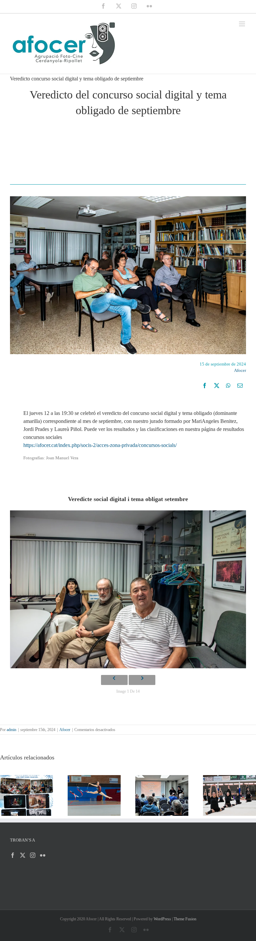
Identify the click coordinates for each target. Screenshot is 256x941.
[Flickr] (42, 855)
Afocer (240, 370)
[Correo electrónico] (240, 385)
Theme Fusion (185, 919)
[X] (217, 385)
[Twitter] (22, 855)
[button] (5, 795)
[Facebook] (205, 385)
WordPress (162, 919)
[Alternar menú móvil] (242, 23)
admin (11, 729)
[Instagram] (32, 855)
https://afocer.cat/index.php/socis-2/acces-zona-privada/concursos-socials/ (100, 445)
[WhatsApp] (228, 385)
